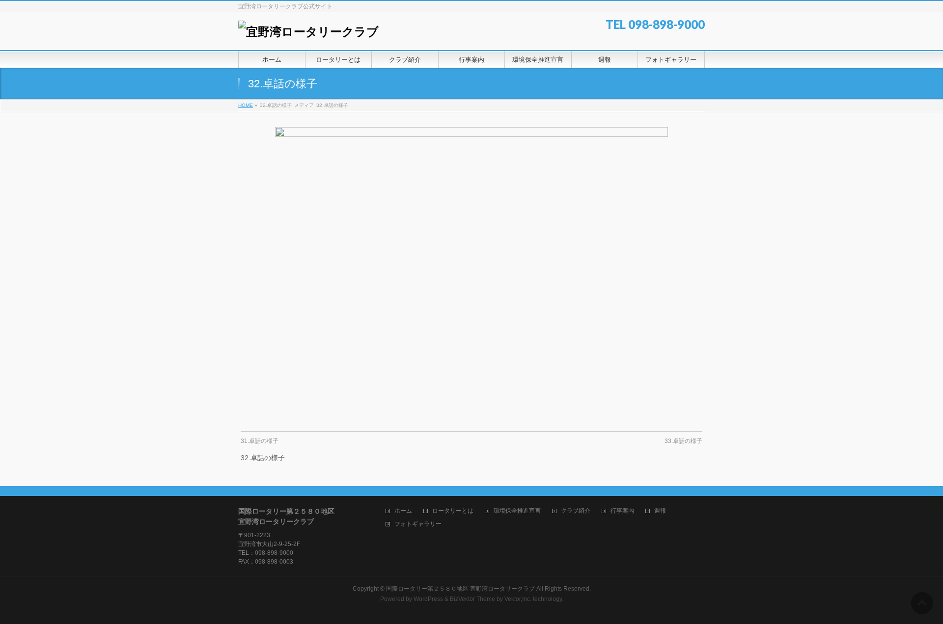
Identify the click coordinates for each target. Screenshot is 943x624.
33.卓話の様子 (683, 441)
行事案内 (622, 511)
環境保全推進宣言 (517, 511)
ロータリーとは (452, 511)
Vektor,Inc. (517, 599)
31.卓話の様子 (259, 441)
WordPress (428, 599)
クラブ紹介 (575, 511)
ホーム (403, 511)
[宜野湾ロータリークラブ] (308, 31)
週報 (660, 511)
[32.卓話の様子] (471, 274)
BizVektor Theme (472, 599)
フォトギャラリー (418, 524)
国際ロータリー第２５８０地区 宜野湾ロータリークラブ (460, 588)
